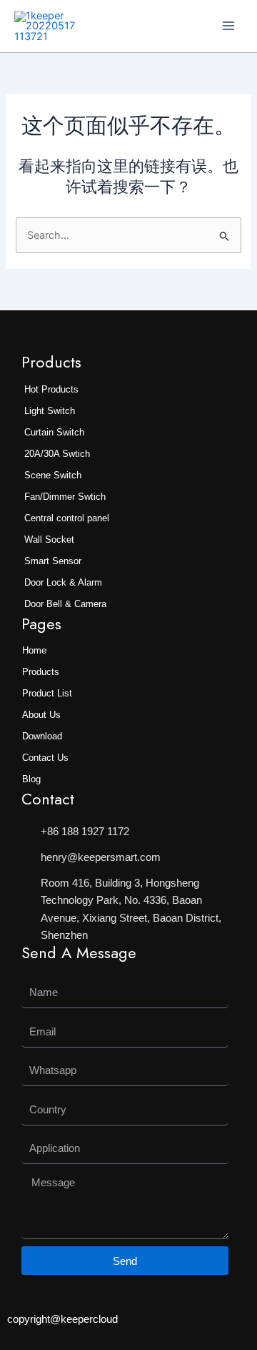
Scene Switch (52, 475)
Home (34, 650)
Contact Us (45, 757)
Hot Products (51, 389)
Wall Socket (49, 539)
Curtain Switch (54, 432)
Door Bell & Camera (65, 603)
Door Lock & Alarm (63, 582)
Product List (47, 693)
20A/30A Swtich (57, 453)
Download (42, 736)
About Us (41, 714)
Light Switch (49, 410)
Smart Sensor (52, 561)
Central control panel (66, 518)
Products (40, 671)
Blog (31, 779)
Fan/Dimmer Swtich (65, 496)
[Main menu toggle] (228, 25)
